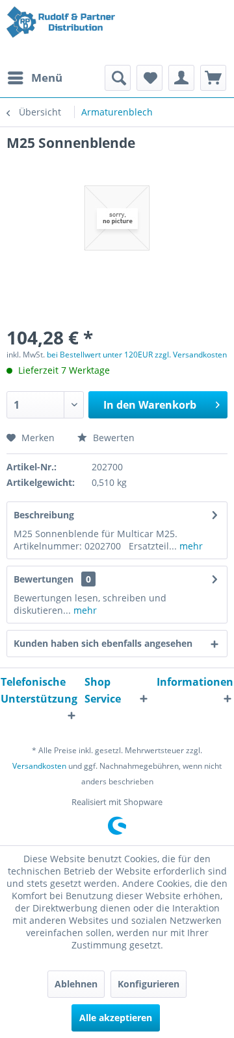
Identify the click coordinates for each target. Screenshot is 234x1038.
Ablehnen (76, 984)
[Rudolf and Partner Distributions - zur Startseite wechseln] (61, 32)
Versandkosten (39, 765)
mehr (190, 546)
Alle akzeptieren (115, 1017)
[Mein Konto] (181, 78)
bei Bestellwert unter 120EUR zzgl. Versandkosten (137, 354)
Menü (46, 77)
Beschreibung (44, 515)
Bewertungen (43, 579)
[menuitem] (34, 78)
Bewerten (112, 437)
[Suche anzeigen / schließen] (118, 78)
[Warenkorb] (213, 78)
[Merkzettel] (149, 78)
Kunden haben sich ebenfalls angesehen (103, 643)
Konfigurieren (148, 984)
